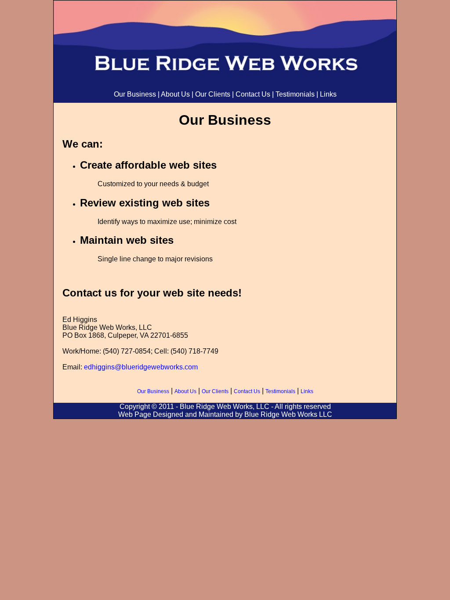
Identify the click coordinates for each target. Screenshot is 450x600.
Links (328, 94)
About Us (175, 94)
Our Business (135, 94)
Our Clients (212, 94)
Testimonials (295, 94)
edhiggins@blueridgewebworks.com (141, 367)
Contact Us (253, 94)
